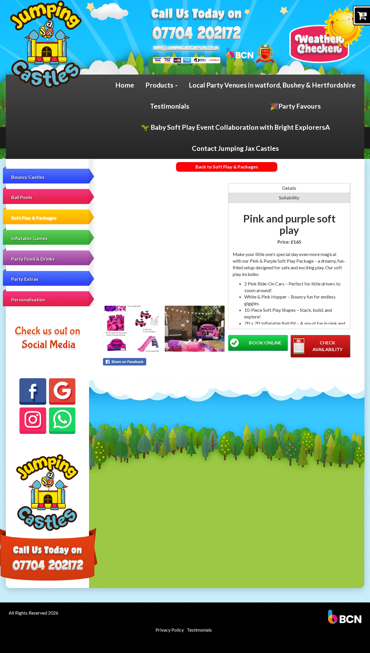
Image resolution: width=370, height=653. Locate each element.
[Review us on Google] (62, 391)
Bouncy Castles (28, 177)
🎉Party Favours (295, 106)
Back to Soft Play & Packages (226, 166)
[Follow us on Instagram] (32, 420)
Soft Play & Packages (34, 217)
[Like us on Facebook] (32, 391)
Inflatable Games (29, 238)
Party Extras (24, 279)
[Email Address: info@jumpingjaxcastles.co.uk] (186, 48)
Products (160, 85)
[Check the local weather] (326, 34)
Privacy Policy (170, 629)
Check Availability (327, 346)
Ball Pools (21, 197)
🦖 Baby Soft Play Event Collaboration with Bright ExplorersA (235, 127)
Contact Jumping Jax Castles (235, 148)
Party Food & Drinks (33, 258)
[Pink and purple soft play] (164, 244)
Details (289, 188)
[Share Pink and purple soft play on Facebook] (164, 362)
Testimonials (169, 106)
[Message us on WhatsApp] (62, 420)
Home (124, 85)
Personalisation (28, 299)
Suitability (289, 197)
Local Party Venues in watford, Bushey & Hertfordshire (272, 85)
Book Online (265, 342)
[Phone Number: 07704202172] (196, 32)
